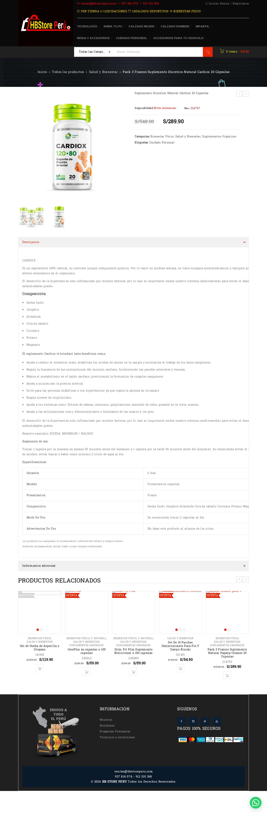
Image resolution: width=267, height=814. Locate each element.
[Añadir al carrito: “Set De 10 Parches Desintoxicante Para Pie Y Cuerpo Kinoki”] (180, 664)
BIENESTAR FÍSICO (186, 11)
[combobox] (93, 52)
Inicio (42, 72)
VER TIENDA (89, 11)
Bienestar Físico (162, 136)
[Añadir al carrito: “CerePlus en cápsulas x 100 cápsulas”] (86, 668)
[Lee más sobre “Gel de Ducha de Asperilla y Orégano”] (40, 664)
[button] (124, 148)
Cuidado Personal (162, 142)
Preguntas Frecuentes (115, 727)
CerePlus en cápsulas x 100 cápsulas (87, 647)
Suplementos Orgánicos (219, 136)
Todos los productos (68, 72)
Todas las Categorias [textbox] (94, 51)
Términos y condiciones (117, 733)
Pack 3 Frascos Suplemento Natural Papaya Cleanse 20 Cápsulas (227, 649)
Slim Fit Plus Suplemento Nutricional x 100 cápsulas (133, 647)
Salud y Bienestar (103, 72)
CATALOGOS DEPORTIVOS (149, 11)
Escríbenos (107, 721)
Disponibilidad (144, 108)
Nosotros (106, 715)
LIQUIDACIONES (114, 11)
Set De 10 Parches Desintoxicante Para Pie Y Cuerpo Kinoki (180, 642)
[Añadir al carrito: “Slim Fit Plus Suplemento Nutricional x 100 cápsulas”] (133, 668)
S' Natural (98, 634)
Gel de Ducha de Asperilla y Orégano (39, 644)
